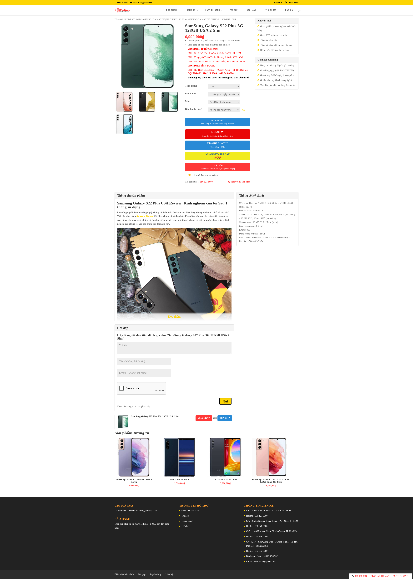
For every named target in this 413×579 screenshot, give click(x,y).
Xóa (243, 110)
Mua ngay (217, 122)
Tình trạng (191, 85)
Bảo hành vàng (193, 109)
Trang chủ (120, 19)
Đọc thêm (174, 316)
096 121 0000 (206, 182)
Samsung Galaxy (131, 203)
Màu (187, 101)
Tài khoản (278, 3)
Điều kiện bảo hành (190, 510)
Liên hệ (184, 526)
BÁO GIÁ (289, 10)
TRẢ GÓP (234, 10)
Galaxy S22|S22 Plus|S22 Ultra (169, 19)
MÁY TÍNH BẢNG (212, 10)
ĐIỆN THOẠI (171, 10)
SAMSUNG (146, 19)
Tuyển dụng (186, 521)
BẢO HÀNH (252, 10)
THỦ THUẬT (270, 10)
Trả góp (185, 516)
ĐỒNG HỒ (191, 10)
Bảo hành (190, 93)
